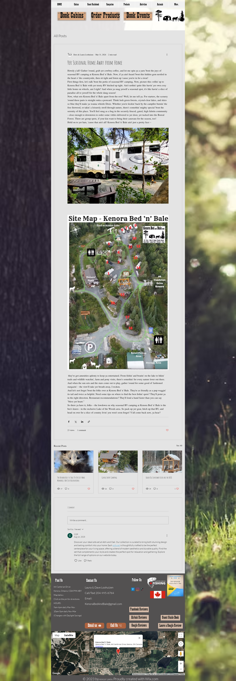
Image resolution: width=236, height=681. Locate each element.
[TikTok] (142, 589)
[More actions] (167, 54)
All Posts (60, 36)
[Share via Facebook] (68, 421)
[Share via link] (89, 421)
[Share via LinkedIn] (82, 421)
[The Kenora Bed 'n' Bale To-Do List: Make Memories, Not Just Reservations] (73, 462)
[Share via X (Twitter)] (75, 421)
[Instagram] (137, 589)
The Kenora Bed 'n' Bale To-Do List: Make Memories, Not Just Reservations (71, 479)
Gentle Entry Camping (109, 477)
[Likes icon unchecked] (76, 560)
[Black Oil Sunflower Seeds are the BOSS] (162, 462)
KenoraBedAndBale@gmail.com (103, 604)
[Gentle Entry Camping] (118, 462)
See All (179, 445)
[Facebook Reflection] (133, 589)
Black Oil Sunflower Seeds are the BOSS (159, 477)
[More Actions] (167, 535)
